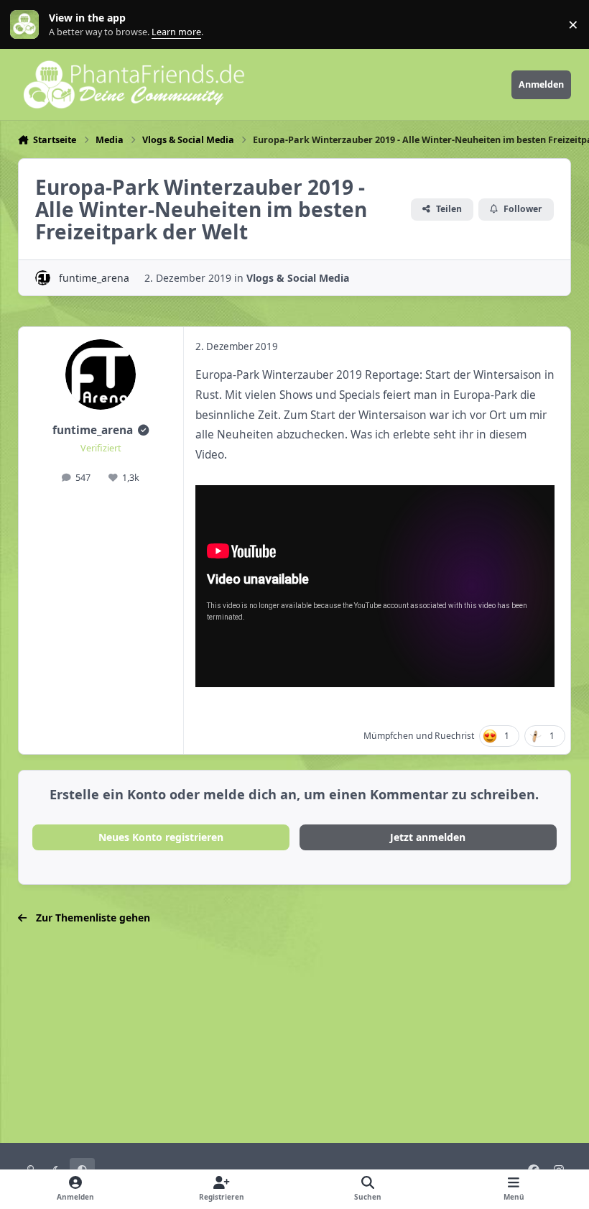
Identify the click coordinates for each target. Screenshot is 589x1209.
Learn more (27, 25)
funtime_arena (94, 278)
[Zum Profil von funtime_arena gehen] (42, 277)
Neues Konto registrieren (160, 837)
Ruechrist (454, 736)
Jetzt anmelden (427, 837)
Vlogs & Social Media (297, 278)
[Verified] (143, 430)
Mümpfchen (388, 736)
